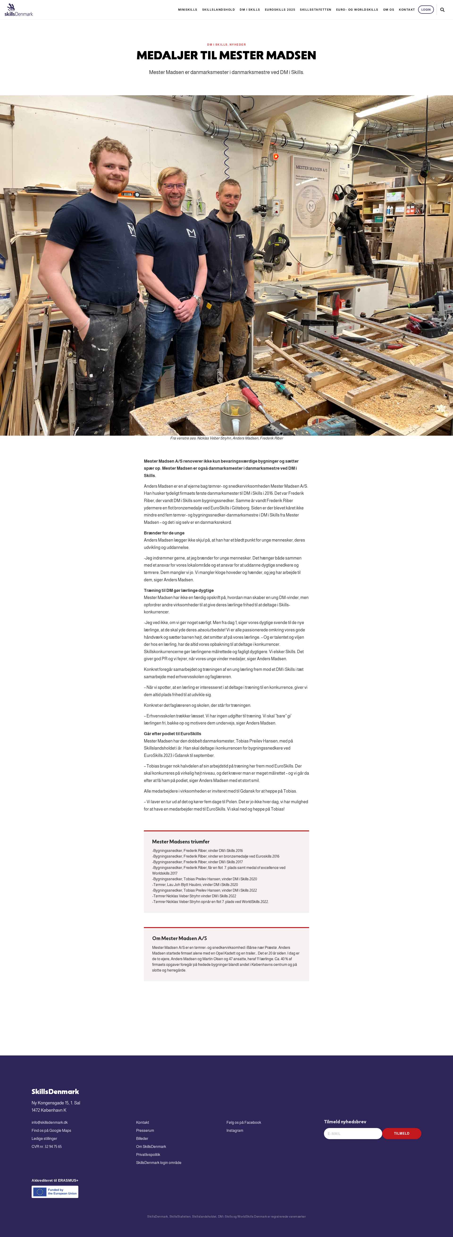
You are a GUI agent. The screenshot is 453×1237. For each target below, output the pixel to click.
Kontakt (407, 9)
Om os (388, 9)
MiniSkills (187, 9)
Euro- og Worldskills (357, 9)
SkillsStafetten (315, 9)
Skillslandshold (218, 9)
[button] (442, 9)
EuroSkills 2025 (280, 9)
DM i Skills (250, 9)
